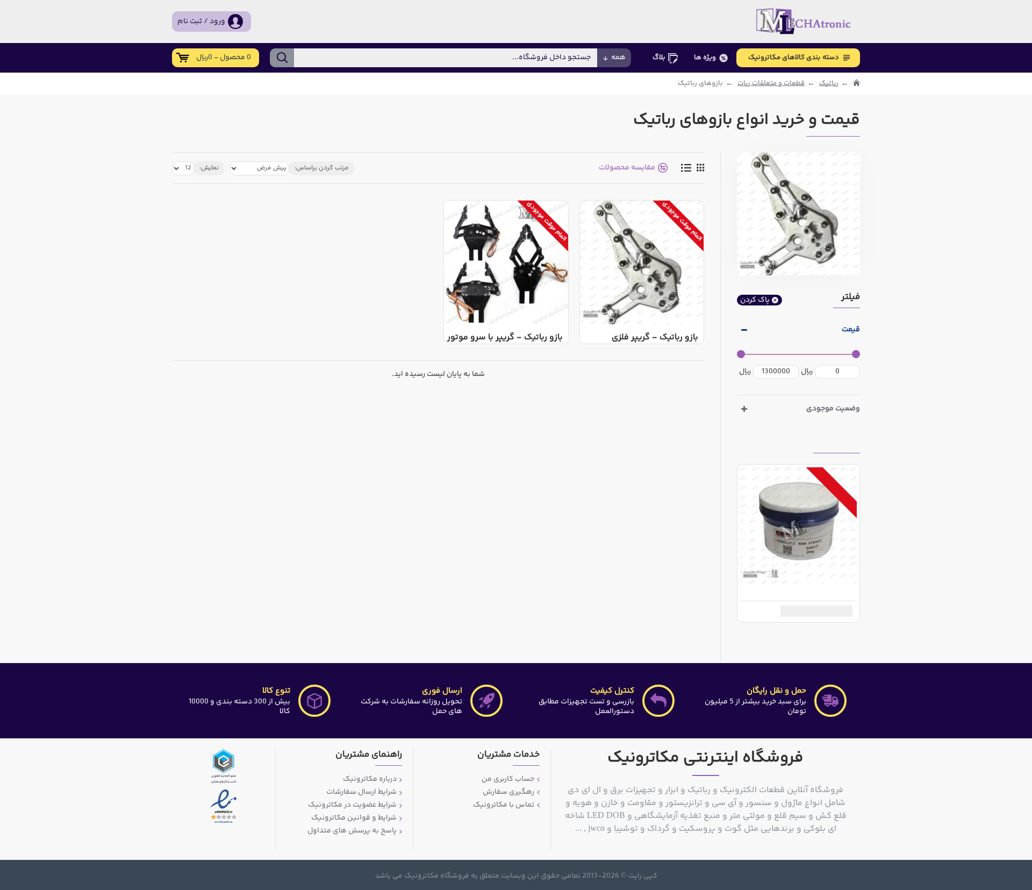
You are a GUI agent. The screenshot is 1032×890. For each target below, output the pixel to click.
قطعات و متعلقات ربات (771, 84)
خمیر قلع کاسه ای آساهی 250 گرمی (796, 593)
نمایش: (209, 168)
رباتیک (828, 84)
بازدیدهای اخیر (836, 444)
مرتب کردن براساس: (322, 168)
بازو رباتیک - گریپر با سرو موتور (505, 338)
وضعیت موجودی (833, 409)
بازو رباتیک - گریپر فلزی (655, 338)
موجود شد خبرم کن (812, 611)
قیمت (851, 330)
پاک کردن (755, 300)
